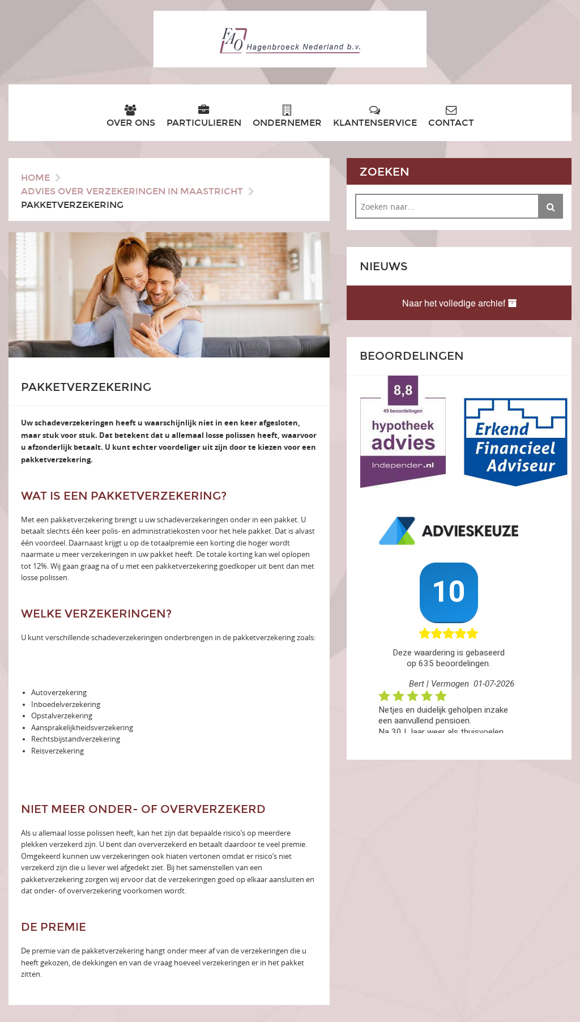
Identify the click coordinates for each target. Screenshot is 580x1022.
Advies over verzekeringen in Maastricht (132, 191)
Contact (451, 122)
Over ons (130, 122)
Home (35, 177)
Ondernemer (287, 122)
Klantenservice (375, 122)
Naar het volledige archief (455, 302)
